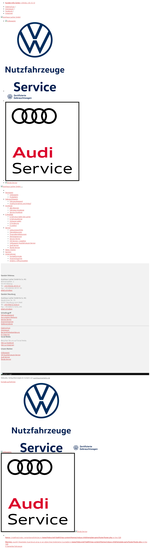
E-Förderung (14, 223)
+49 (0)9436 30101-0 (12, 286)
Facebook (9, 11)
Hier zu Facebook (7, 343)
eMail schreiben (6, 290)
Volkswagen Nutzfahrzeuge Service (22, 243)
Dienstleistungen (16, 232)
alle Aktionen (14, 208)
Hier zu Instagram (7, 345)
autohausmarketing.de (41, 378)
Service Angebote (16, 212)
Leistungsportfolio (16, 230)
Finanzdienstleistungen (18, 234)
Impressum (9, 9)
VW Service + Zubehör (18, 241)
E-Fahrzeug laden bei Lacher (20, 217)
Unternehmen (10, 254)
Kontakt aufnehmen (8, 382)
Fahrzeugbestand (16, 201)
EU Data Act (5, 334)
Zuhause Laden (15, 221)
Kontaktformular (16, 256)
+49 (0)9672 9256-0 (11, 304)
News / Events (10, 250)
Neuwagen (9, 192)
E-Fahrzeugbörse (16, 219)
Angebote (8, 206)
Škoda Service (15, 247)
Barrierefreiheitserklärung (10, 332)
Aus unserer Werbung (9, 317)
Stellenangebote (7, 324)
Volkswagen (14, 195)
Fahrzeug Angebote (17, 210)
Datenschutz (10, 6)
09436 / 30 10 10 (20, 3)
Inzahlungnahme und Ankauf (20, 203)
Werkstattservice (16, 236)
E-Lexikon (13, 225)
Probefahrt (14, 197)
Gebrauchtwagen (11, 199)
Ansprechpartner (16, 258)
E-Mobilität (9, 214)
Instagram (9, 13)
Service (7, 228)
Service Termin (15, 239)
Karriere (8, 252)
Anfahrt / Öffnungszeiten (19, 260)
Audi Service (14, 245)
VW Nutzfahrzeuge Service (10, 355)
